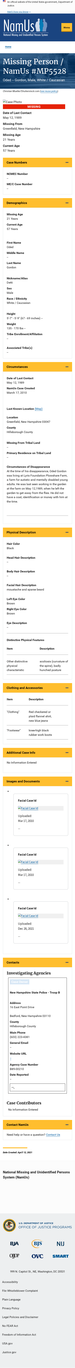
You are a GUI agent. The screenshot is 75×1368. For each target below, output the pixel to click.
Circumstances (17, 367)
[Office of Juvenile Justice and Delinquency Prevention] (14, 1257)
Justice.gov (9, 1352)
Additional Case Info (21, 752)
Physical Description (21, 532)
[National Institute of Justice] (60, 1242)
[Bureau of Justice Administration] (14, 1242)
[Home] (25, 27)
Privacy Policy (10, 1308)
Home (8, 46)
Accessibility (10, 1282)
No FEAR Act (10, 1326)
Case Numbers (17, 162)
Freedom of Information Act (19, 1334)
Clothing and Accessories (25, 688)
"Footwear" (14, 730)
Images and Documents (23, 781)
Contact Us (53, 1134)
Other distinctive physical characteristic (17, 666)
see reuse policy (49, 91)
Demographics (17, 203)
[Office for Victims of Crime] (37, 1256)
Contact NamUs (18, 1125)
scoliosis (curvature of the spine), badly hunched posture (54, 666)
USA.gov (7, 1343)
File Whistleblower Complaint (20, 1290)
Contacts (13, 962)
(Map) (39, 409)
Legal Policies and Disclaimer (20, 1317)
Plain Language (11, 1299)
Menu (67, 27)
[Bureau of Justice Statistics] (37, 1246)
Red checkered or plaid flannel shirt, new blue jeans (40, 716)
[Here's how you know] (37, 7)
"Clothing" (13, 712)
